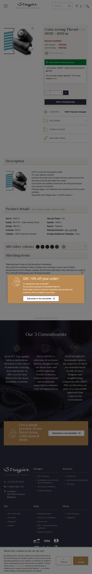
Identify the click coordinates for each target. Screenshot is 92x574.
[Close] (82, 272)
